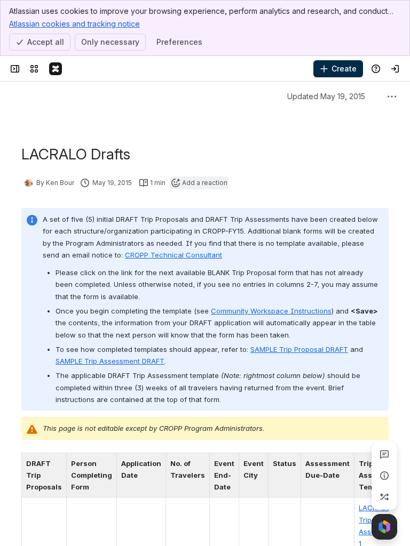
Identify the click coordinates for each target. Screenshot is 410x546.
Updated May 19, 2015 (326, 96)
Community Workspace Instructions (271, 311)
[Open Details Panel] (384, 475)
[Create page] (384, 496)
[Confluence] (55, 68)
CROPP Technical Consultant (173, 255)
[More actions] (391, 96)
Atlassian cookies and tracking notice (74, 23)
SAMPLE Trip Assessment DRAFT (110, 361)
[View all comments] (384, 454)
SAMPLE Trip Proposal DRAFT (299, 349)
